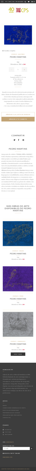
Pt (6, 1)
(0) (34, 1)
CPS (8, 442)
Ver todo (18, 354)
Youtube (7, 432)
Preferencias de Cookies (11, 412)
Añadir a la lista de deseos (18, 114)
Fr (17, 1)
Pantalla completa (9, 51)
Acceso (20, 1)
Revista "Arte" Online (12, 453)
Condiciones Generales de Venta (14, 407)
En (10, 1)
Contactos (7, 417)
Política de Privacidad (11, 410)
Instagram (8, 434)
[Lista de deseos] (28, 1)
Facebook (8, 429)
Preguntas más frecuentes (12, 415)
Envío (5, 405)
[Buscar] (25, 1)
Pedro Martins (18, 57)
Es (13, 1)
